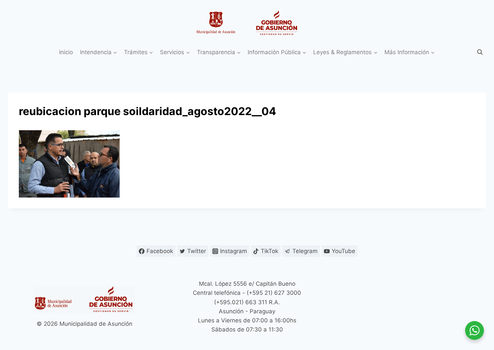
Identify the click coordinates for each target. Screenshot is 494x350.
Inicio (66, 52)
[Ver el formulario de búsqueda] (480, 52)
